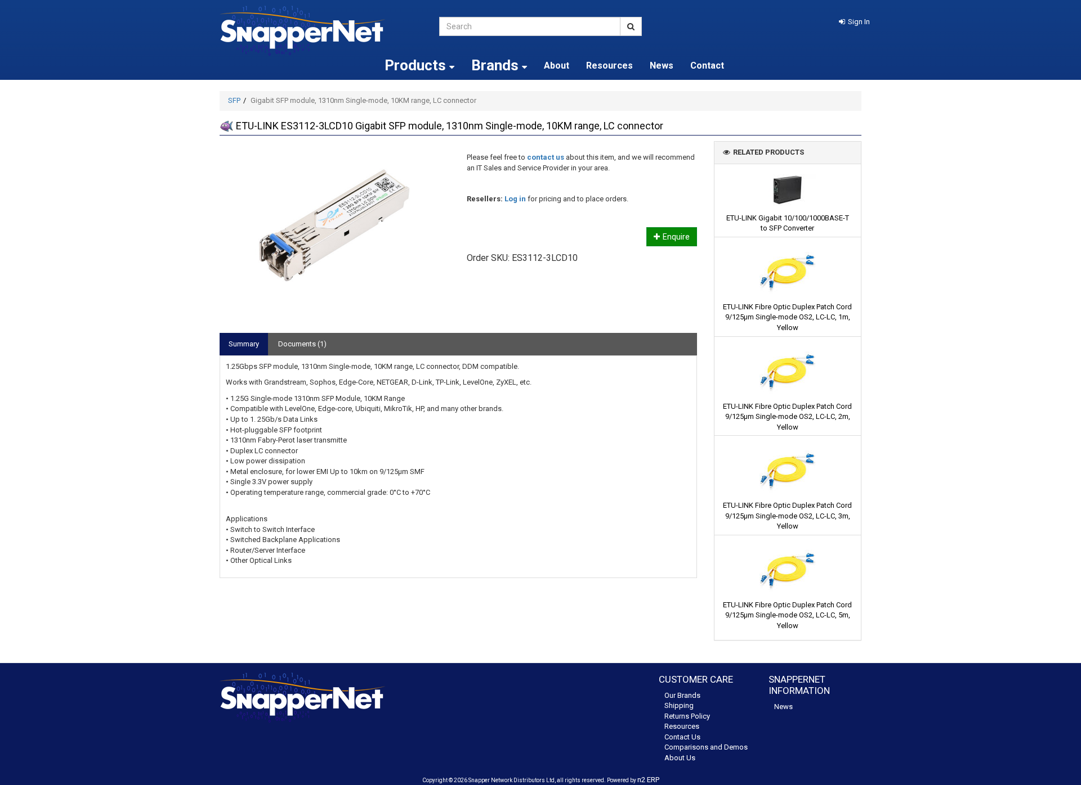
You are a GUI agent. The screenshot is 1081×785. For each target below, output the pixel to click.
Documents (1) (302, 344)
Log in (515, 199)
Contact (707, 65)
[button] (854, 21)
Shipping (679, 705)
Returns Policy (687, 716)
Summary (244, 344)
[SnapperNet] (321, 31)
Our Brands (682, 695)
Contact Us (682, 737)
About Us (679, 758)
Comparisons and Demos (706, 747)
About (556, 65)
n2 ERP (648, 779)
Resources (609, 65)
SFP (234, 100)
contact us (545, 157)
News (661, 65)
